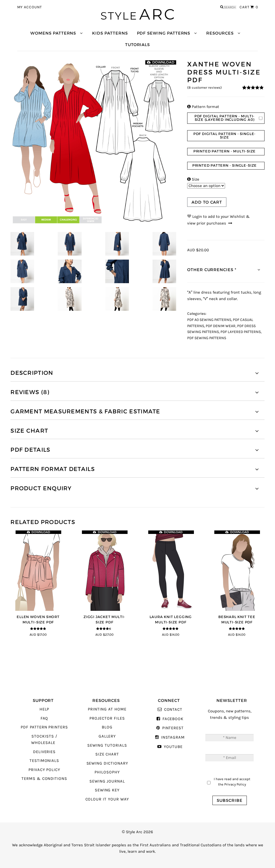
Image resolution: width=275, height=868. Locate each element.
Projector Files (107, 718)
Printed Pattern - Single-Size (224, 165)
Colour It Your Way (107, 799)
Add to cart (206, 202)
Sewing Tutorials (107, 745)
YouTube (173, 746)
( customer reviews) (204, 87)
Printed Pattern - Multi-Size (224, 151)
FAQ (44, 718)
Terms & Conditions (44, 778)
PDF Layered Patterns (240, 332)
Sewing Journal (107, 781)
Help (44, 709)
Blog (107, 727)
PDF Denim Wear (221, 326)
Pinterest (173, 728)
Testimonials (44, 760)
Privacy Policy (44, 770)
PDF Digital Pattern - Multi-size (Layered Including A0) (224, 118)
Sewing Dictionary (107, 763)
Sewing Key (107, 790)
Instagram (173, 737)
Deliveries (44, 752)
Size (193, 179)
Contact (173, 709)
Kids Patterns (110, 33)
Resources (219, 33)
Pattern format (203, 106)
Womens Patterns (53, 33)
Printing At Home (107, 709)
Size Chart (107, 754)
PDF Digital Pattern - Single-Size (224, 135)
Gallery (107, 736)
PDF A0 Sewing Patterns (209, 320)
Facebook (172, 719)
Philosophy (107, 772)
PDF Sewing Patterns (163, 33)
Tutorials (137, 44)
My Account (29, 7)
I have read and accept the (232, 781)
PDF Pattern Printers (44, 727)
